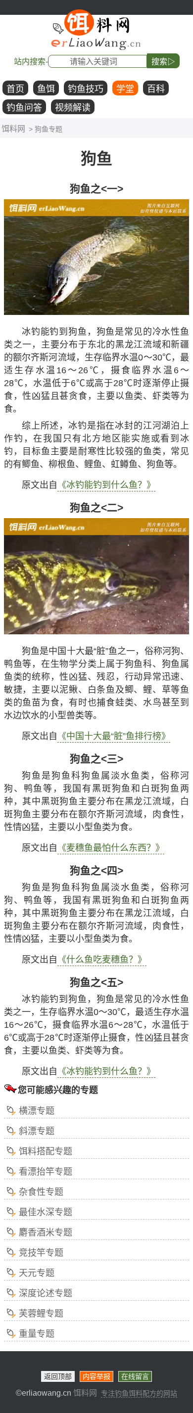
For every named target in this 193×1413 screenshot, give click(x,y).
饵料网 (13, 129)
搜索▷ (163, 61)
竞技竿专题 (41, 1253)
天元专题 (36, 1273)
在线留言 (135, 1376)
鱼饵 (46, 89)
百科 (156, 89)
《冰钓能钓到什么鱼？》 (106, 485)
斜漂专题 (36, 1131)
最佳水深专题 (45, 1212)
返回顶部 (58, 1376)
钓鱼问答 (24, 108)
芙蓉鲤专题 (41, 1314)
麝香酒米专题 (45, 1232)
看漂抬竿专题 (45, 1172)
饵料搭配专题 (45, 1151)
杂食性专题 (41, 1192)
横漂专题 (36, 1111)
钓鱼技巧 (85, 89)
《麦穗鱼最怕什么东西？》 (110, 848)
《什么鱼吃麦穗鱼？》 (101, 960)
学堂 (125, 89)
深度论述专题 (45, 1293)
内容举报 (96, 1376)
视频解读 (73, 108)
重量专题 (36, 1334)
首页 (15, 89)
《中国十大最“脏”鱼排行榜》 (113, 736)
